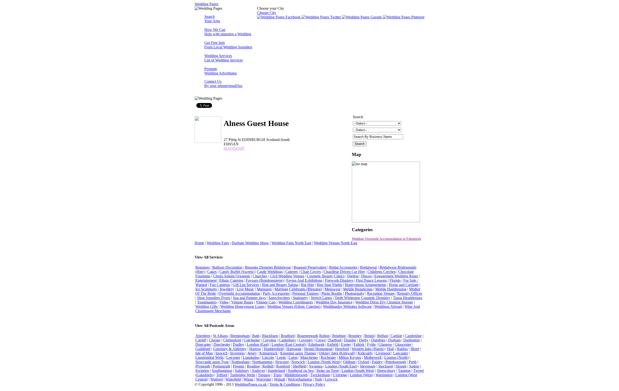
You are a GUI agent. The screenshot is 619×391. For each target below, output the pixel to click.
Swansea (316, 366)
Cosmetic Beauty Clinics (326, 276)
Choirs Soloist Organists (231, 276)
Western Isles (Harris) (368, 349)
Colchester (252, 340)
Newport (282, 362)
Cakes (212, 272)
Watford (216, 379)
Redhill (267, 366)
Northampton (262, 362)
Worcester (263, 379)
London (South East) (341, 366)
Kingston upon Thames (298, 353)
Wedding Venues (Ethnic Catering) (293, 306)
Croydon (269, 340)
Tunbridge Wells (242, 375)
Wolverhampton (300, 379)
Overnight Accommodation (239, 293)
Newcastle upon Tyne (212, 362)
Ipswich (221, 353)
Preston (238, 366)
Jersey (252, 353)
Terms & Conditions (284, 384)
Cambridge (413, 336)
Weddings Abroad (388, 306)
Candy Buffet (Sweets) (236, 272)
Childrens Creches (382, 272)
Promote (220, 71)
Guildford (202, 349)
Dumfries (378, 340)
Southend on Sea (301, 371)
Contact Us (223, 83)
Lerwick (331, 379)
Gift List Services (246, 285)
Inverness (237, 353)
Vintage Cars (266, 302)
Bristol (369, 336)
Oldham (349, 362)
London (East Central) (289, 344)
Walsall (279, 379)
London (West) (361, 375)
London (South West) (357, 371)
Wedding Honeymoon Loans (242, 306)
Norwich (298, 362)
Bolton (324, 336)
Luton (293, 357)
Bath (255, 336)
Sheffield (299, 366)
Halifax (402, 349)
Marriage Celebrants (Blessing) (298, 289)
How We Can (227, 32)
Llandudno (251, 357)
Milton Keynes (350, 357)
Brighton (339, 336)
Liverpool (383, 353)
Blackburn (270, 336)
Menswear (332, 289)
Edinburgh (316, 344)
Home (199, 243)
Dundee (350, 340)
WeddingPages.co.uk (251, 384)
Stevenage (368, 366)
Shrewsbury (386, 371)
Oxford (363, 362)
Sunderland (276, 371)
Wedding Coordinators (295, 302)
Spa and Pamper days (249, 298)
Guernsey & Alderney (230, 349)
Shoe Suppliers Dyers (213, 298)
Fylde (371, 344)
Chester (215, 340)
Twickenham (320, 375)
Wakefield (233, 379)
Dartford (334, 340)
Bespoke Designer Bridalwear (268, 267)
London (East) (258, 344)
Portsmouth (221, 366)
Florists (395, 280)
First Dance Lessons (371, 280)
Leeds (281, 357)
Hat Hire (307, 285)
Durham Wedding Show (250, 243)
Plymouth (202, 366)
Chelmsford (232, 340)
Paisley (377, 362)
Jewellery (227, 289)
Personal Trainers (305, 293)
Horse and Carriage (404, 285)
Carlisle (396, 336)
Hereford (342, 349)
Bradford (288, 336)
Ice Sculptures (206, 289)
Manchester (309, 357)
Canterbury (287, 340)
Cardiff (200, 340)
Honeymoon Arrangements (365, 285)
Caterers (291, 272)
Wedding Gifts (206, 306)
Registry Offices (409, 293)
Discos (366, 276)
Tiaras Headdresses (407, 298)
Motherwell (373, 357)
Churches (260, 276)
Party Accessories (276, 293)
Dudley (238, 344)
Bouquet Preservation (310, 267)
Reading (253, 366)
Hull (390, 349)
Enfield (332, 344)
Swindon (202, 371)
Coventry (306, 340)
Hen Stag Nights (329, 285)
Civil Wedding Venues (287, 276)
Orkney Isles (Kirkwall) (337, 353)
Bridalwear (368, 267)
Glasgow (385, 344)
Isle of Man (204, 353)
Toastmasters (207, 302)
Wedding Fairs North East (291, 243)
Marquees (264, 289)
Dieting (353, 276)
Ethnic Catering (231, 280)
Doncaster (203, 344)
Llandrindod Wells (209, 357)
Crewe (321, 340)
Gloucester (403, 344)
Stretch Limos (321, 298)
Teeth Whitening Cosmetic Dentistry (362, 298)
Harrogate (294, 349)
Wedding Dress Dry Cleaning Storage (384, 302)
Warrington (384, 375)
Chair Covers (311, 272)
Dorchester (222, 344)
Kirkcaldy (365, 353)
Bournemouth (307, 336)
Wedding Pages (206, 4)
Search (212, 19)
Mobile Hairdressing (390, 289)
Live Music (245, 289)
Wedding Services (223, 58)
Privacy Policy (314, 384)
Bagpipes (202, 267)
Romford (283, 366)
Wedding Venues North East (335, 243)
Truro (277, 375)
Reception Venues (381, 293)
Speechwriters (279, 298)
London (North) (396, 357)
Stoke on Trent (327, 371)
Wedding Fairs (218, 243)
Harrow (255, 349)
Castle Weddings (270, 272)
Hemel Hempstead (318, 349)
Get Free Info (228, 45)
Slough (401, 366)
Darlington (411, 340)
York (318, 379)
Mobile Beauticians (358, 289)
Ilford (415, 349)
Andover (258, 371)
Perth (413, 362)
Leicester (233, 357)
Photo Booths (331, 293)
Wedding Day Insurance (334, 302)
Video (223, 302)
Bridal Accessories (343, 267)
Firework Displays (339, 280)
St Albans (220, 336)
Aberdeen (202, 336)
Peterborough (395, 362)
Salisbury (242, 371)
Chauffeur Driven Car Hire (344, 272)
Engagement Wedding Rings (396, 276)
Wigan (248, 379)
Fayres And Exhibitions (304, 280)
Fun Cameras (220, 285)
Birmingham (240, 336)
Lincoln (268, 357)
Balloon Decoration (227, 267)
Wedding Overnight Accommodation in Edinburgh (386, 239)
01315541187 (234, 148)
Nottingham (240, 362)
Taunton (404, 371)
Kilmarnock (268, 353)
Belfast (382, 336)
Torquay (264, 375)
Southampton (222, 371)
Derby (363, 340)
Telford (221, 375)
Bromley (355, 336)
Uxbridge (340, 375)
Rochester (328, 357)
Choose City (266, 13)
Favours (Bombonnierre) (265, 280)
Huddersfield (274, 349)
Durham (394, 340)
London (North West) (324, 362)
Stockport (385, 366)
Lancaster (400, 353)
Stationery (300, 298)
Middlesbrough (296, 375)
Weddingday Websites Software (347, 306)
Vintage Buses (242, 302)
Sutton (414, 366)
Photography (354, 293)
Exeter (346, 344)
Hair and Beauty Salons (280, 285)
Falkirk (359, 344)
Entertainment (206, 280)
